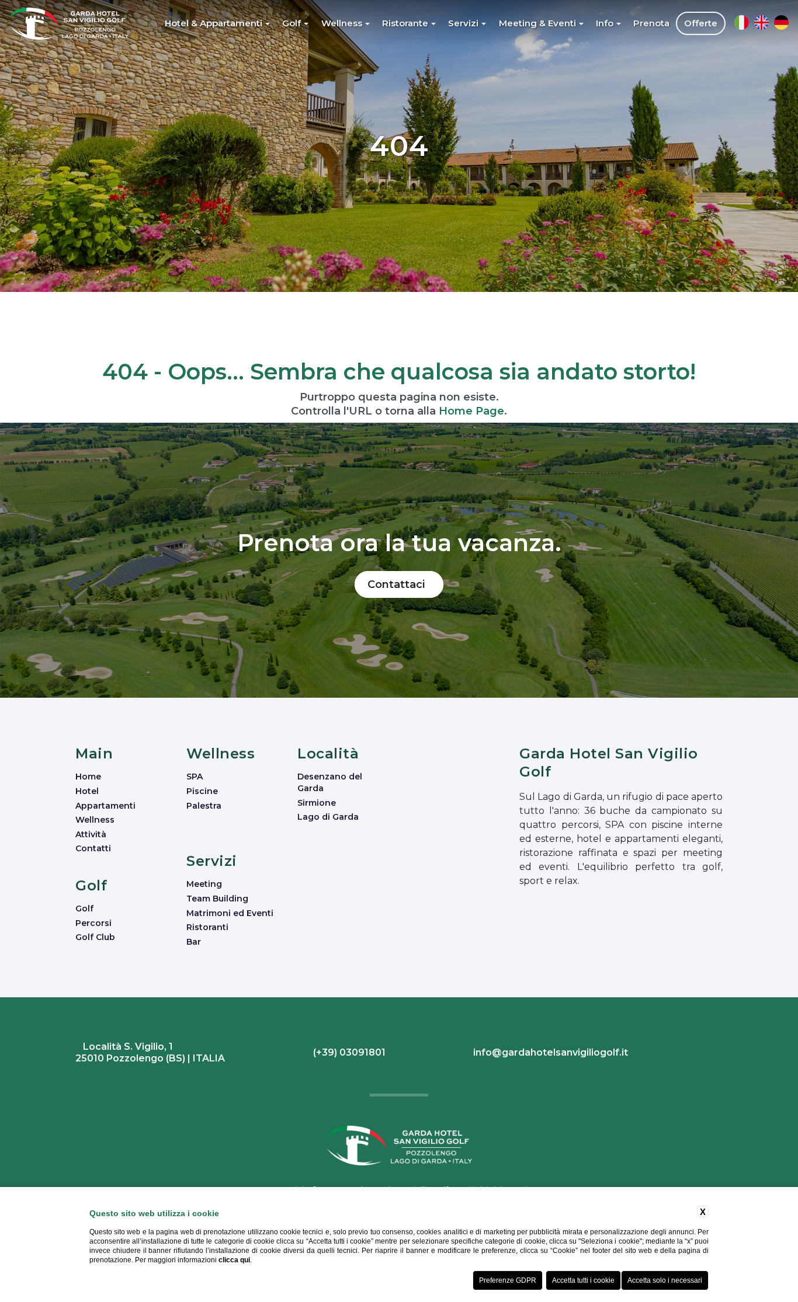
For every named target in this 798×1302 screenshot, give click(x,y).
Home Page (471, 411)
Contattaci (399, 584)
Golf (84, 908)
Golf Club (95, 937)
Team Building (217, 898)
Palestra (203, 805)
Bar (193, 942)
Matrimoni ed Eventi (229, 913)
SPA (194, 776)
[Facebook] (712, 1054)
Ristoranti (207, 927)
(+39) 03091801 (348, 1052)
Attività (90, 834)
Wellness (95, 819)
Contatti (93, 848)
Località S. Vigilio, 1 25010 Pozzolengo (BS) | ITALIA (150, 1052)
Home (88, 776)
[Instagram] (715, 1054)
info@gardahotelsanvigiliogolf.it (549, 1052)
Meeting (204, 884)
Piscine (202, 791)
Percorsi (93, 923)
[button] (217, 23)
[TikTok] (721, 1054)
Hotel (87, 791)
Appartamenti (105, 805)
